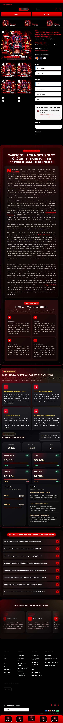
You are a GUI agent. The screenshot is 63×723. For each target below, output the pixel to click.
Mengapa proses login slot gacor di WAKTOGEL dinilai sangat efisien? (23, 541)
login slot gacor (44, 235)
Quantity (37, 122)
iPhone (6, 661)
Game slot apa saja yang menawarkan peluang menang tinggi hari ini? (23, 556)
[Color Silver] (44, 58)
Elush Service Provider (22, 664)
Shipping (44, 44)
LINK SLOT (40, 73)
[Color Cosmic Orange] (36, 58)
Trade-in (20, 671)
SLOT (38, 83)
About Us (48, 655)
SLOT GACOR (41, 68)
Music (5, 666)
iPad (5, 658)
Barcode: (47, 39)
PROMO (8, 720)
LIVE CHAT (54, 720)
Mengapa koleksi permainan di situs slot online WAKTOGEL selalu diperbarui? (25, 577)
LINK (43, 720)
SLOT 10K (39, 99)
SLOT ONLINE (41, 89)
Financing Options (23, 668)
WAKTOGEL (16, 172)
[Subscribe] (27, 710)
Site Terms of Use (37, 675)
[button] (3, 9)
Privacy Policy (36, 672)
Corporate (21, 658)
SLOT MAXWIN (41, 94)
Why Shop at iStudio (51, 662)
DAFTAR (46, 14)
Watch (6, 663)
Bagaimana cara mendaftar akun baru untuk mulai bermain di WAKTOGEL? (24, 591)
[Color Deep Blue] (41, 58)
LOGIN (16, 14)
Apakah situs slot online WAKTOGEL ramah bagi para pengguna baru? (23, 584)
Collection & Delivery (35, 659)
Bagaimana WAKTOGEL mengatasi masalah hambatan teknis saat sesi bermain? (25, 563)
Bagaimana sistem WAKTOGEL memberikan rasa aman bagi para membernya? (25, 570)
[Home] (23, 9)
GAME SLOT (7, 672)
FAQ (33, 669)
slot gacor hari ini (50, 285)
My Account (35, 655)
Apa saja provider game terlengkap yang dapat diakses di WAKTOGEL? (23, 548)
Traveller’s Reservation (21, 674)
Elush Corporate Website (50, 666)
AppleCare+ (21, 655)
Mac (5, 655)
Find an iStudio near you (51, 659)
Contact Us (35, 667)
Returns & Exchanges (35, 663)
